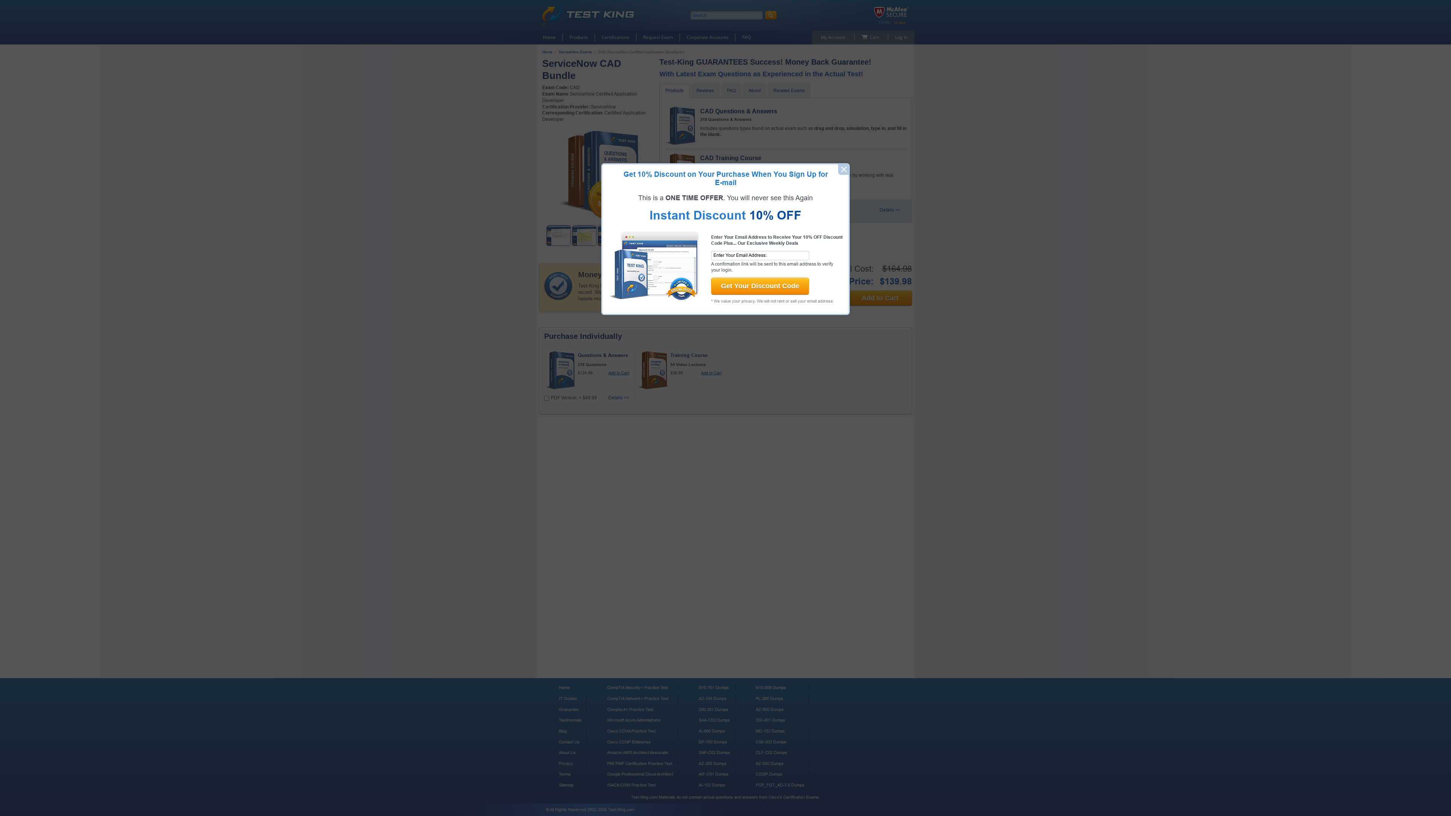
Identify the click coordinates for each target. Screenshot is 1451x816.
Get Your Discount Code (760, 286)
